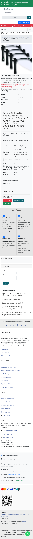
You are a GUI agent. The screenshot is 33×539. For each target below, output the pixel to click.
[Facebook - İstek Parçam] (7, 325)
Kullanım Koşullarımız (7, 402)
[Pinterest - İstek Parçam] (22, 325)
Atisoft (24, 521)
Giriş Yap (8, 5)
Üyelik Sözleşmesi (6, 374)
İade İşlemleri (4, 381)
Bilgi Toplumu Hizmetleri (7, 398)
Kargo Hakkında (5, 409)
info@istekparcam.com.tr (14, 474)
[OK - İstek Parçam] (18, 325)
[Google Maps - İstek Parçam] (14, 325)
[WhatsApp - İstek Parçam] (11, 325)
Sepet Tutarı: (24, 22)
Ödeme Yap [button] (7, 204)
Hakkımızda (4, 349)
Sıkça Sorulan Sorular (7, 356)
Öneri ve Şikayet (5, 412)
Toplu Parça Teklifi (6, 384)
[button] (16, 59)
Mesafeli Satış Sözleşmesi (8, 405)
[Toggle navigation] (29, 29)
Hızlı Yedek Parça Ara (7, 387)
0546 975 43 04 (19, 481)
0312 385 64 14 (22, 477)
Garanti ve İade (5, 352)
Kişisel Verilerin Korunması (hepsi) (10, 370)
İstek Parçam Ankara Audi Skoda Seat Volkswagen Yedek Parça (15, 515)
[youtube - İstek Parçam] (25, 325)
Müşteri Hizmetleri (6, 377)
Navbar (3, 30)
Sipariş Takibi (15, 5)
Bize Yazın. (7, 415)
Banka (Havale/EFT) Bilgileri (9, 367)
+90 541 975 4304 (8, 437)
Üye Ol (3, 5)
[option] (16, 59)
